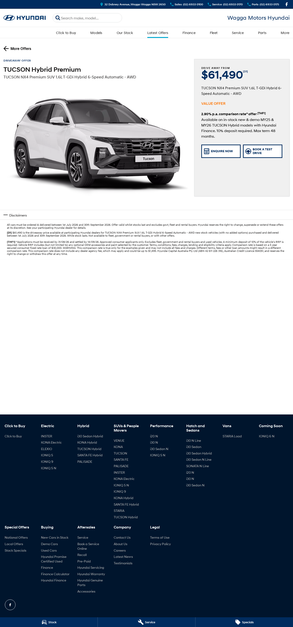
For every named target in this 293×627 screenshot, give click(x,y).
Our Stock (125, 33)
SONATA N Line (197, 466)
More (285, 33)
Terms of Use (160, 537)
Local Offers (14, 544)
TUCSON (120, 453)
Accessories (86, 591)
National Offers (16, 537)
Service (238, 33)
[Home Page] (24, 18)
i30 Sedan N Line (198, 459)
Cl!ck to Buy (66, 33)
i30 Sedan (193, 447)
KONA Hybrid (87, 442)
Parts (262, 33)
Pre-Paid (84, 561)
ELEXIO (46, 449)
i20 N (154, 436)
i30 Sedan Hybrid (90, 436)
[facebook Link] (287, 4)
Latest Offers (157, 33)
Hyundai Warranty (91, 574)
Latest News (123, 557)
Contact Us (122, 537)
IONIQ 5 (47, 455)
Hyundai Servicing (90, 567)
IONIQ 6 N (266, 436)
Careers (120, 550)
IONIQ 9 (47, 461)
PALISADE (84, 461)
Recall (82, 555)
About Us (120, 544)
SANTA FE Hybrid (90, 455)
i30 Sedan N (159, 449)
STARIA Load (232, 436)
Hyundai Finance (53, 580)
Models (96, 33)
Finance (189, 33)
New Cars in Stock (54, 537)
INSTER (46, 436)
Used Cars (49, 550)
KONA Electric (51, 442)
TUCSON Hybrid (89, 449)
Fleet (213, 33)
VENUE (119, 440)
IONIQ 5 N (48, 468)
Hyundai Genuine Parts (90, 582)
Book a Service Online (88, 546)
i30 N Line (193, 440)
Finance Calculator (55, 574)
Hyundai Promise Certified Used (53, 559)
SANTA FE (121, 459)
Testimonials (123, 563)
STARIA (119, 511)
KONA (118, 447)
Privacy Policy (160, 544)
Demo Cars (49, 544)
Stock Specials (15, 550)
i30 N (154, 442)
